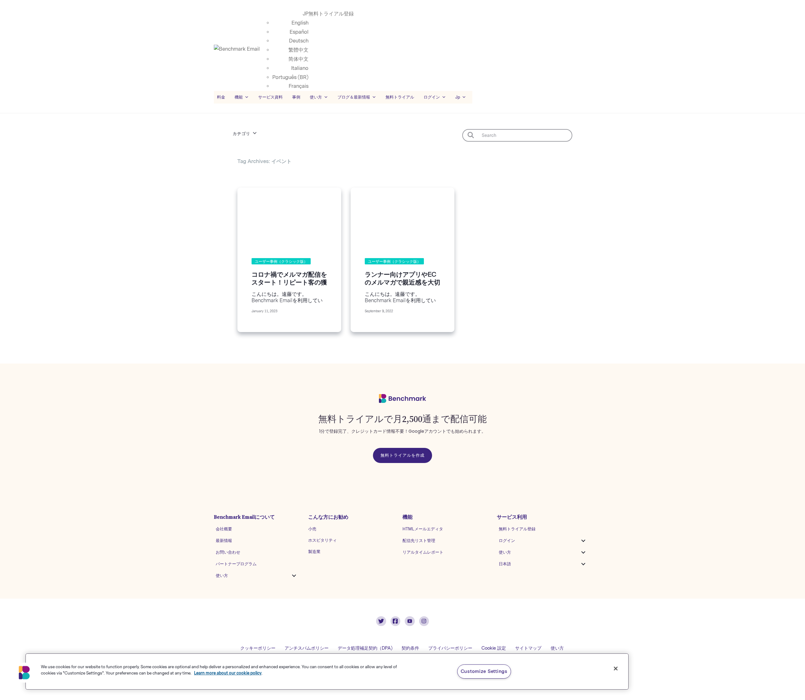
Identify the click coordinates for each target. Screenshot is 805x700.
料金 (221, 97)
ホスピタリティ (322, 540)
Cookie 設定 (493, 648)
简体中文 (298, 59)
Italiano (299, 68)
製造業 (314, 551)
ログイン (507, 540)
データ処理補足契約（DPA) (365, 648)
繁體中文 (298, 50)
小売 (312, 529)
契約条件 (410, 648)
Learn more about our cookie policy (228, 672)
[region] (327, 671)
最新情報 (224, 540)
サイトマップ (528, 648)
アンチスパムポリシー (307, 648)
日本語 (505, 564)
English (299, 23)
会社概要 (224, 529)
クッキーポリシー (257, 648)
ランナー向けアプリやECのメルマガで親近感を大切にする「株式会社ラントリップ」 (402, 286)
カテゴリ (241, 133)
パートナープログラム (236, 564)
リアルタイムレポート (422, 552)
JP (305, 14)
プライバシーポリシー (450, 648)
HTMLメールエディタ (422, 529)
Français (298, 86)
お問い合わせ (228, 552)
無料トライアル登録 (331, 14)
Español (299, 32)
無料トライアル (400, 97)
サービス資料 (270, 97)
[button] (294, 575)
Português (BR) (290, 77)
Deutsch (298, 41)
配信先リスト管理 (418, 540)
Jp (457, 97)
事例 (296, 97)
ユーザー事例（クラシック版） (281, 261)
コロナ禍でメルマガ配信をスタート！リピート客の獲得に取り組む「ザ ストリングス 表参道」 (289, 286)
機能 (239, 97)
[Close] (616, 668)
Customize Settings (484, 671)
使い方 (222, 575)
